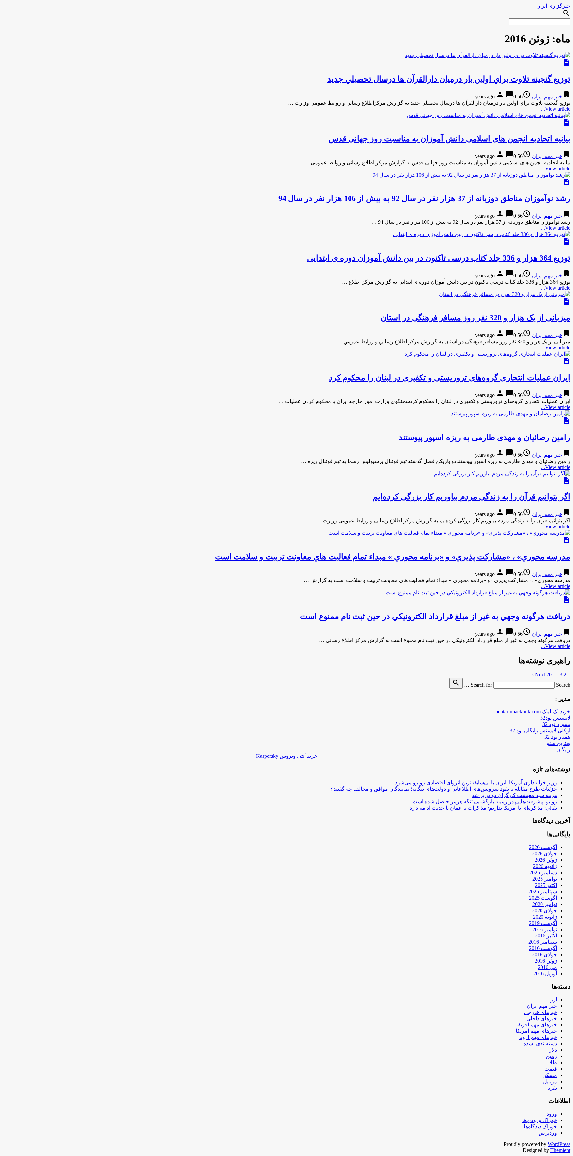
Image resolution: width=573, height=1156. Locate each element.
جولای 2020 (544, 910)
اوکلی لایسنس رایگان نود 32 (540, 730)
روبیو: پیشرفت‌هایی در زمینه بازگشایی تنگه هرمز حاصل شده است (485, 801)
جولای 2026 (544, 853)
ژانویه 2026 (545, 866)
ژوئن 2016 (546, 961)
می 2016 (547, 967)
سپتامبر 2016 (542, 942)
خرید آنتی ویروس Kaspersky (286, 756)
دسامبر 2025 (543, 872)
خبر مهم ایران (547, 96)
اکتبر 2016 (546, 935)
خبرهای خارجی (540, 1012)
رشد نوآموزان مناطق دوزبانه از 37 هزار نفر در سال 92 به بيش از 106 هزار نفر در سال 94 (424, 198)
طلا (553, 1062)
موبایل (550, 1081)
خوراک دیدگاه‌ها (540, 1126)
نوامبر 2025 (544, 879)
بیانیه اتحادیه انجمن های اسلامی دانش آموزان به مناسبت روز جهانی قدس (449, 138)
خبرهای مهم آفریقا (536, 1024)
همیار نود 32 (557, 737)
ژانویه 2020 (545, 917)
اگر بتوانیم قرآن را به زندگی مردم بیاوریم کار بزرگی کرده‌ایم (471, 496)
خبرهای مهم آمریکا (536, 1031)
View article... (555, 109)
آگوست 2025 (543, 898)
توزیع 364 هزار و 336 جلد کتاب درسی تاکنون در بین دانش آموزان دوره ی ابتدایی (438, 258)
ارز (553, 999)
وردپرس (548, 1133)
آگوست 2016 (543, 948)
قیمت (550, 1069)
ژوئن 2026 (546, 860)
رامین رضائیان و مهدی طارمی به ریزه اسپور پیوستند (484, 437)
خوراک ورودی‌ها (539, 1120)
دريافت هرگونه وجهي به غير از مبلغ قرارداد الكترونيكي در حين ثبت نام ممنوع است (435, 616)
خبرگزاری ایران (553, 6)
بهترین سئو (558, 743)
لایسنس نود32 (555, 718)
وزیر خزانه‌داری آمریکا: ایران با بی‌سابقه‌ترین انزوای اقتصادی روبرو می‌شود (476, 782)
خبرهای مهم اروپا (538, 1037)
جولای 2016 (544, 954)
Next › (538, 674)
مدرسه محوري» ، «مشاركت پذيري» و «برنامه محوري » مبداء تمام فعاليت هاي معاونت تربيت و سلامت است (392, 556)
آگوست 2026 (543, 847)
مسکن (549, 1075)
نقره (552, 1088)
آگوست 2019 (543, 923)
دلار (553, 1050)
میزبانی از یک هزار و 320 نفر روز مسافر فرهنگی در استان (475, 317)
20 (549, 674)
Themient (560, 1150)
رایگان (563, 749)
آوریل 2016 (545, 973)
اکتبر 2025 (546, 885)
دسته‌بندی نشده (540, 1043)
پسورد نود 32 (556, 724)
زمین (551, 1056)
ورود (552, 1114)
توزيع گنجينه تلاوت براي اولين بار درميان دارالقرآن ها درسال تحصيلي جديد (448, 79)
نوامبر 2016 (544, 929)
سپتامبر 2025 (542, 891)
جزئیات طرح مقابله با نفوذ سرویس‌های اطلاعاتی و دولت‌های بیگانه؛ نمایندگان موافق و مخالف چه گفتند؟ (443, 789)
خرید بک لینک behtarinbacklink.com (532, 711)
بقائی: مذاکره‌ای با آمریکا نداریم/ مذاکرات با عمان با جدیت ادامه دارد (483, 808)
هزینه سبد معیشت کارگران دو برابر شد (514, 795)
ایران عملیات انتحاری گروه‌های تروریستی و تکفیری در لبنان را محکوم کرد (449, 377)
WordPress (559, 1144)
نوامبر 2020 (544, 904)
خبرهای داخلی (541, 1018)
